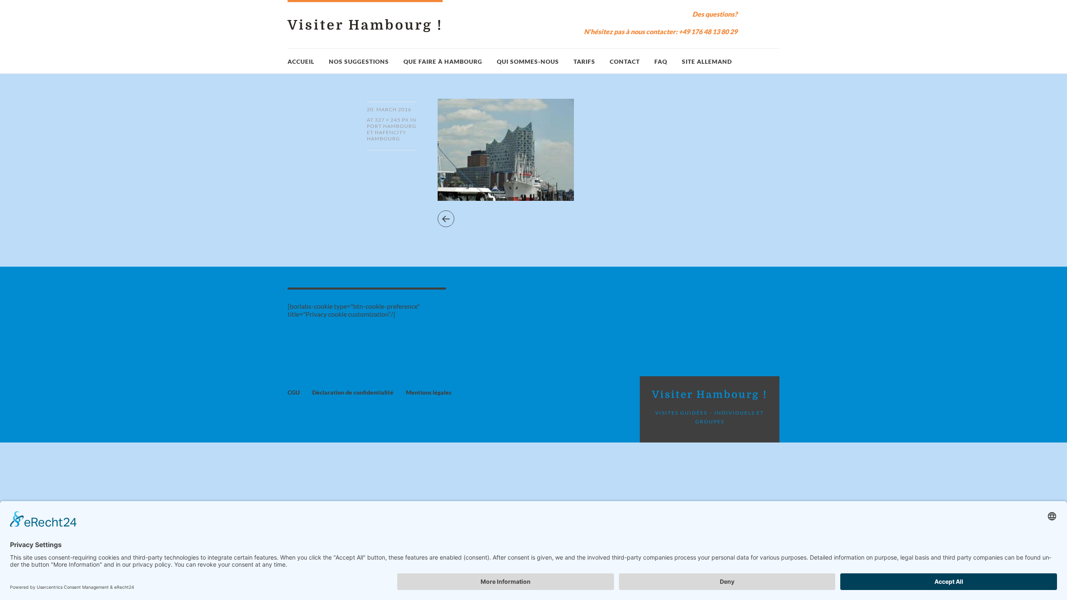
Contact (625, 61)
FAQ (660, 61)
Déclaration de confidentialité (352, 392)
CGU (294, 392)
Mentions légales (428, 392)
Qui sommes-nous (528, 61)
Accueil (301, 61)
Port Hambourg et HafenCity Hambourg (391, 132)
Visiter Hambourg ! (365, 25)
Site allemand (707, 61)
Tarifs (584, 61)
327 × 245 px (392, 120)
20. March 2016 (389, 109)
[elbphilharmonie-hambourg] (506, 198)
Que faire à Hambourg (442, 61)
